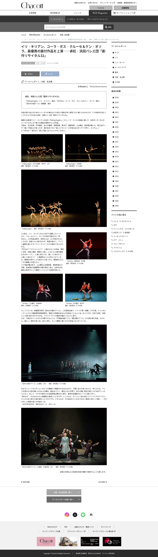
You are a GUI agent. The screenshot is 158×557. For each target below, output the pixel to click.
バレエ (115, 221)
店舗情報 (125, 7)
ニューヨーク (120, 62)
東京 (116, 72)
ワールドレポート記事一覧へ (62, 499)
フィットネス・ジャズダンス (123, 229)
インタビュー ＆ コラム (75, 19)
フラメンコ (117, 247)
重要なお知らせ (80, 3)
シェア (50, 74)
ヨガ (115, 225)
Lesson (101, 7)
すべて (117, 52)
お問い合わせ (93, 3)
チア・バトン (118, 240)
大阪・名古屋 (64, 34)
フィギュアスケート (120, 236)
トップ (23, 34)
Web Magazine (34, 34)
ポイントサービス (106, 3)
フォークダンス (119, 244)
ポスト (30, 74)
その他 (117, 82)
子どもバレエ (126, 221)
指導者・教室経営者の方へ (127, 3)
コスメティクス (119, 251)
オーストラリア (120, 67)
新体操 (127, 232)
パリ (116, 57)
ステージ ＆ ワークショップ (97, 19)
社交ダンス (117, 232)
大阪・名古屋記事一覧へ (63, 492)
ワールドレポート (57, 19)
